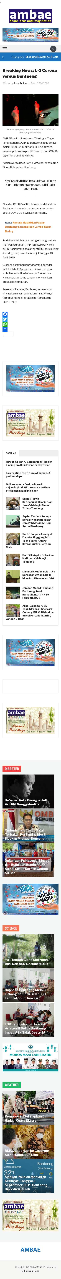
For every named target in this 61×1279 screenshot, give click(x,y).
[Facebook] (31, 314)
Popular (11, 453)
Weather (12, 1085)
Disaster (12, 769)
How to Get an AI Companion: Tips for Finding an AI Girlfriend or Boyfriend (29, 463)
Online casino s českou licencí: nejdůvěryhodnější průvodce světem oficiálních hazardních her (28, 487)
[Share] (31, 329)
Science (11, 928)
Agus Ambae (20, 83)
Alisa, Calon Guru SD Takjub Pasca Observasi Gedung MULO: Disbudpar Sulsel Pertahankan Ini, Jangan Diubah (30, 612)
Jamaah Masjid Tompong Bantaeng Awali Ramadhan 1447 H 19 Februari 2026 (37, 593)
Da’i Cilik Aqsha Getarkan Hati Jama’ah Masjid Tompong (38, 558)
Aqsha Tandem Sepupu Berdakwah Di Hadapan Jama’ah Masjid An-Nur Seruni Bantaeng (36, 521)
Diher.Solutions (30, 1271)
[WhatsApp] (31, 324)
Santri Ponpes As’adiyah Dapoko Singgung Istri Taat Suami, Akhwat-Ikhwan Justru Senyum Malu (29, 541)
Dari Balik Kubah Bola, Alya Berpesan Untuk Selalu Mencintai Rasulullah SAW (38, 575)
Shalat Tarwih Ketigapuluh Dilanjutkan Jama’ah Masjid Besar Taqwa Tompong (37, 503)
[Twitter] (31, 319)
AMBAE (30, 1249)
